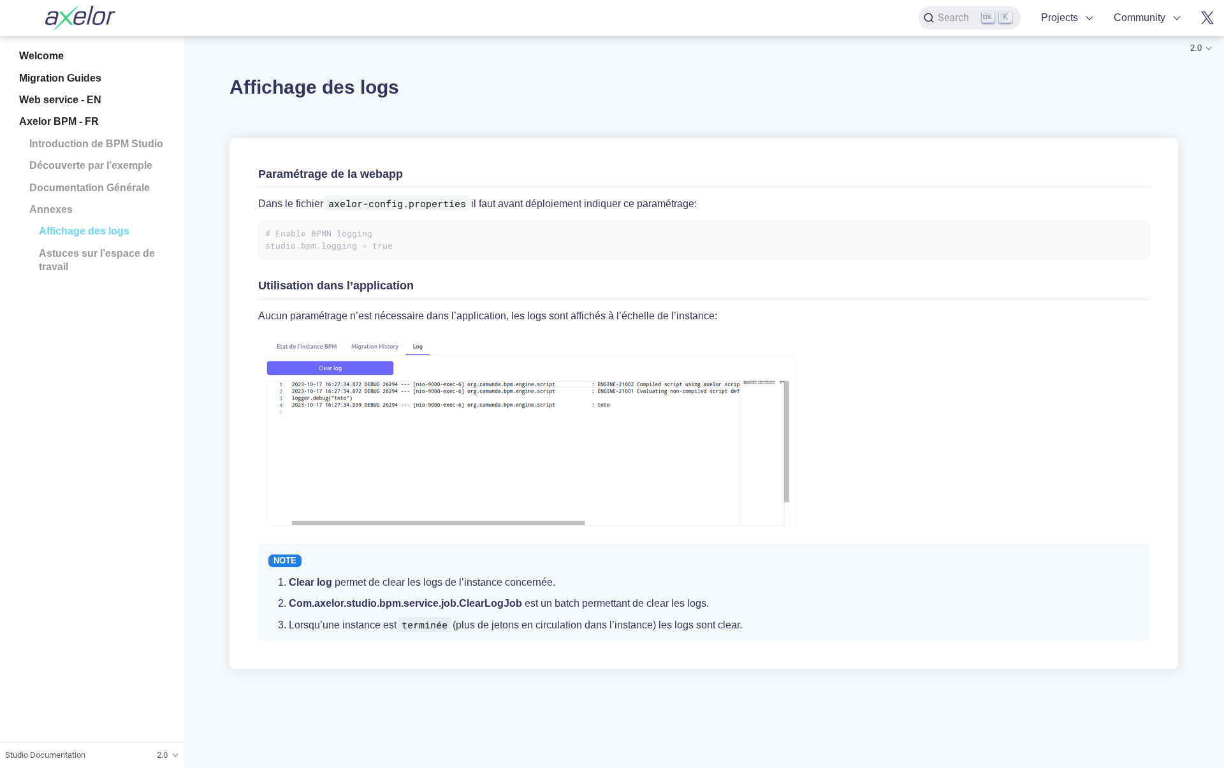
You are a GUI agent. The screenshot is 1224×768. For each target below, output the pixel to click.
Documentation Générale (89, 187)
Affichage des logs (84, 231)
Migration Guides (60, 77)
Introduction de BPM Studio (96, 143)
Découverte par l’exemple (90, 165)
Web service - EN (60, 99)
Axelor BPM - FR (59, 121)
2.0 (1196, 48)
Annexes (51, 209)
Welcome (41, 55)
